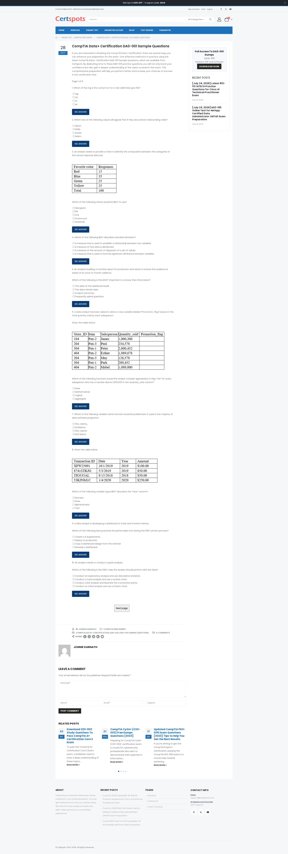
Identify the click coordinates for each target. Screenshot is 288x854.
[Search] (210, 19)
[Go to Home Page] (56, 37)
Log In (209, 9)
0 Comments (163, 632)
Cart (203, 9)
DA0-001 (114, 632)
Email (102, 636)
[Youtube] (230, 9)
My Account (194, 9)
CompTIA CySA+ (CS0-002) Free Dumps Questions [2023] (125, 732)
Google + (98, 636)
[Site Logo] (70, 19)
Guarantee (165, 30)
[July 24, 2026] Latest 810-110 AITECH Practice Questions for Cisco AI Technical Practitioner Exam (208, 89)
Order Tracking (155, 806)
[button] (118, 771)
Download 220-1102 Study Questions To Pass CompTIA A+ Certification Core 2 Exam (80, 735)
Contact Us (153, 801)
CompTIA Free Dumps (115, 629)
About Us (152, 795)
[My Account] (219, 19)
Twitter (89, 636)
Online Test (92, 30)
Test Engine (147, 30)
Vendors (75, 30)
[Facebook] (221, 9)
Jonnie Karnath (87, 629)
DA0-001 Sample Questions (134, 632)
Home (61, 30)
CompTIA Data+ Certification (92, 632)
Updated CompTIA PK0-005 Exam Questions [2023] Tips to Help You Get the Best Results (169, 734)
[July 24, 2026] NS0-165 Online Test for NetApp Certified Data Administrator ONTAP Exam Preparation (208, 113)
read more (73, 765)
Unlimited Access (113, 30)
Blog (132, 30)
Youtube (208, 812)
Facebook (85, 636)
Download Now (209, 66)
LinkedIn (93, 636)
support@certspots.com (202, 797)
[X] (226, 9)
